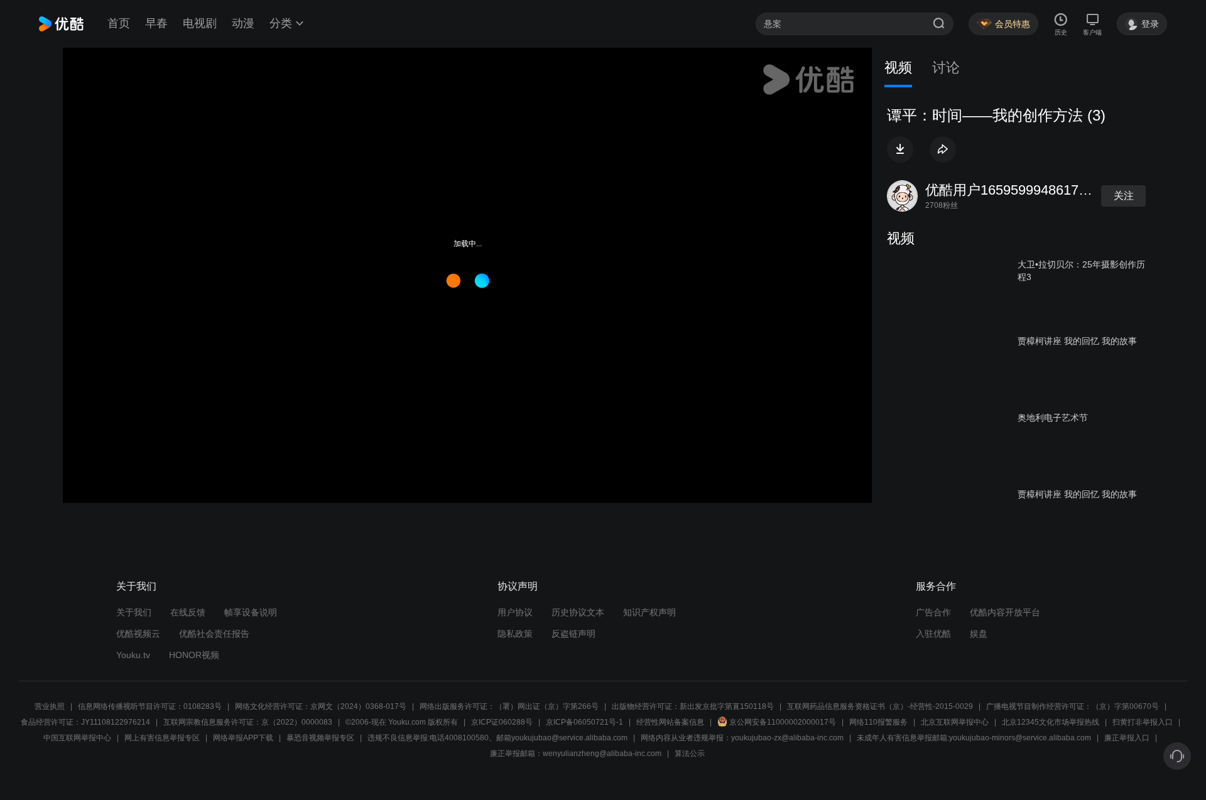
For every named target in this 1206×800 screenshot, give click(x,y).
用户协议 (515, 612)
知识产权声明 (649, 612)
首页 (118, 23)
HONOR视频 (194, 655)
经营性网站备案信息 (670, 722)
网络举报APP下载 (243, 737)
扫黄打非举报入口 (1142, 722)
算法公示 (690, 753)
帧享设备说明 (250, 612)
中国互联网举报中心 (77, 737)
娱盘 (978, 634)
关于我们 (133, 612)
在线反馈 (187, 612)
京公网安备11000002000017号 (782, 722)
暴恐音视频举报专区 (320, 737)
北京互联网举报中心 (955, 722)
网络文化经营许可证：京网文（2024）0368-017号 (320, 706)
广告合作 (933, 612)
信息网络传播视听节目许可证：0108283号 (150, 706)
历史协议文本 (577, 612)
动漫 (243, 23)
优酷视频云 (138, 634)
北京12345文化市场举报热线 (1050, 722)
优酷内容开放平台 (1005, 612)
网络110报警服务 (878, 722)
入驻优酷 (933, 634)
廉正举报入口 (1126, 737)
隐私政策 (515, 634)
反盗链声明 (573, 634)
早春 (156, 23)
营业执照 (50, 706)
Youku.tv (133, 655)
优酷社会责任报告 (214, 634)
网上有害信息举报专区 (162, 737)
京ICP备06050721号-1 (584, 722)
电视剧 (200, 23)
